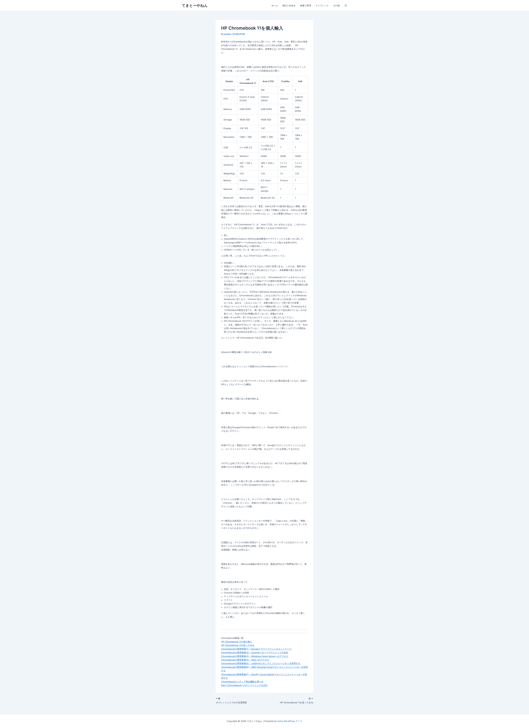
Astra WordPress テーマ (290, 721)
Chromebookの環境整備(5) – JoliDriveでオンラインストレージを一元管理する (260, 663)
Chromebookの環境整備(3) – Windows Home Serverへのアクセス (254, 656)
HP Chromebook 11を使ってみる (237, 645)
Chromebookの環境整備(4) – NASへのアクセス (245, 659)
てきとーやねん (195, 5)
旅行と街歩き (289, 5)
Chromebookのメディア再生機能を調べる (242, 681)
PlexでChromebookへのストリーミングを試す (244, 685)
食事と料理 (305, 5)
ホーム (274, 5)
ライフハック (322, 5)
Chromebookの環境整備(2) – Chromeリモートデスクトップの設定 (254, 652)
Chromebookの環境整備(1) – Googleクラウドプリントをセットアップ (256, 649)
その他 (336, 5)
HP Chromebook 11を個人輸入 (236, 641)
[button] (346, 5)
